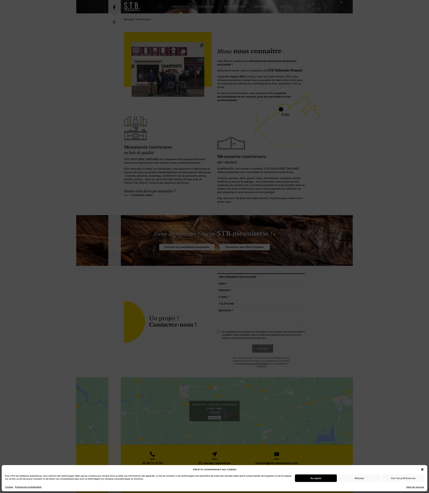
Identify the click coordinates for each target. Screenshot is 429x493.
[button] (422, 469)
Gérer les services (415, 487)
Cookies (9, 487)
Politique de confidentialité (28, 487)
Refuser (359, 478)
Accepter (316, 478)
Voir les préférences (403, 478)
